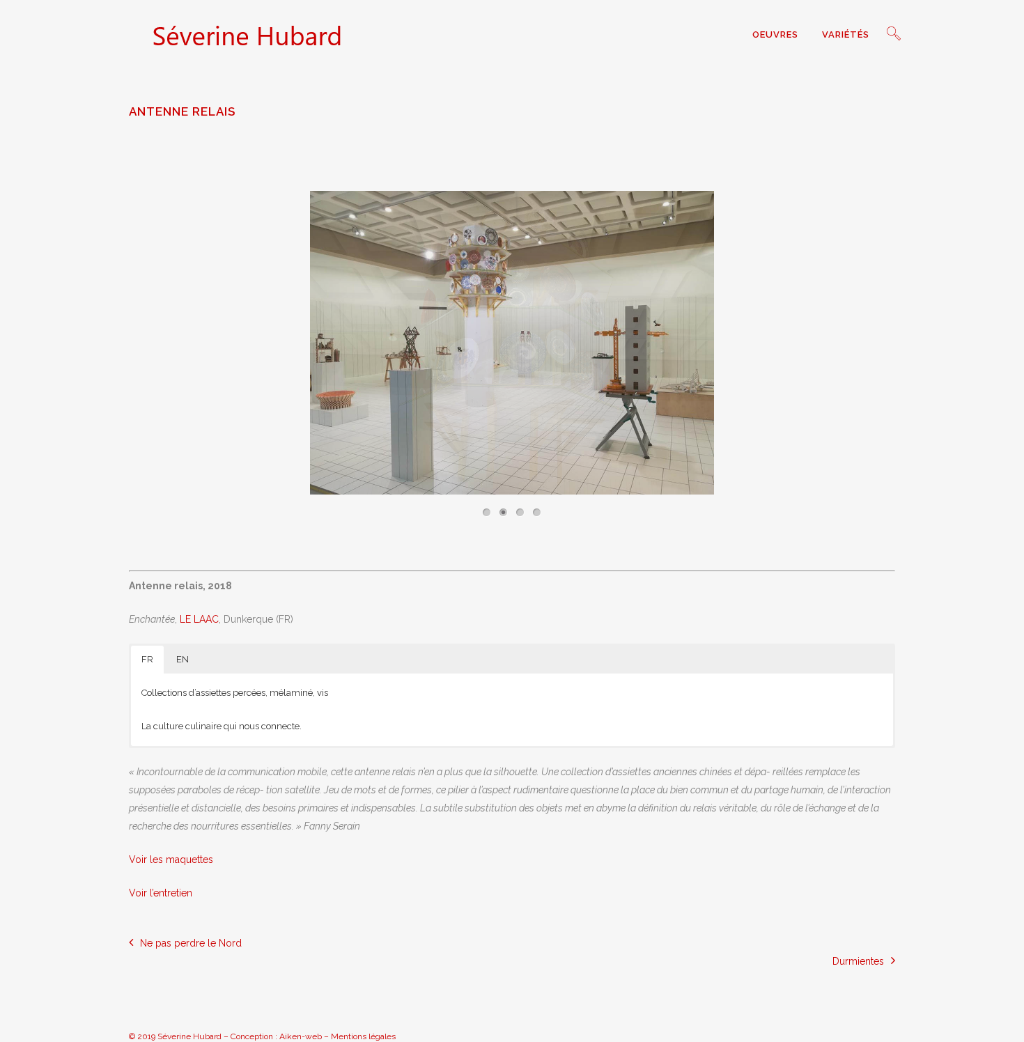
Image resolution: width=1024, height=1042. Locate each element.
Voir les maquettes (171, 859)
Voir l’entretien (160, 893)
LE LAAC (199, 619)
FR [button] (147, 659)
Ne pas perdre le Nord (191, 943)
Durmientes (858, 961)
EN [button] (182, 659)
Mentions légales (363, 1036)
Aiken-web (300, 1036)
